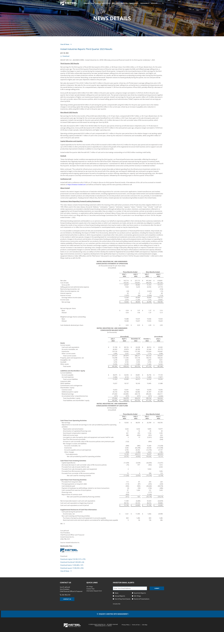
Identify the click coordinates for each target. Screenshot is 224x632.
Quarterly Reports (140, 593)
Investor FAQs (92, 588)
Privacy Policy (126, 625)
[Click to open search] (163, 3)
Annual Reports (120, 596)
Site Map (144, 625)
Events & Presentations (141, 599)
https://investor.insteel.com (76, 185)
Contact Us (67, 599)
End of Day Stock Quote (122, 599)
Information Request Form (96, 591)
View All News (64, 44)
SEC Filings (91, 586)
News (116, 593)
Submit (157, 588)
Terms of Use (136, 625)
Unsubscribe (116, 604)
